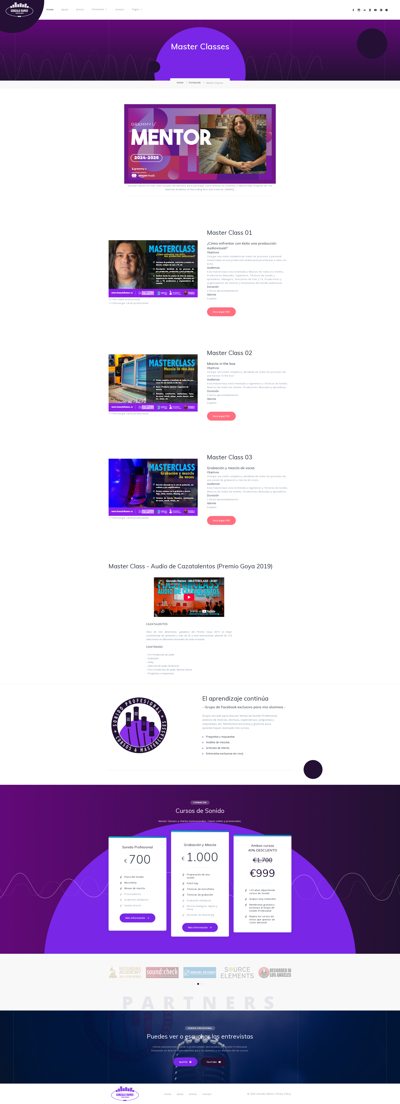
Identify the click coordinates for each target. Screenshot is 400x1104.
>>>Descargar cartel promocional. (129, 303)
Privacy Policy (283, 1093)
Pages (136, 9)
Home (50, 9)
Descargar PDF (221, 311)
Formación (98, 9)
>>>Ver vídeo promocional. (124, 299)
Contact (119, 9)
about (64, 9)
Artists (80, 9)
